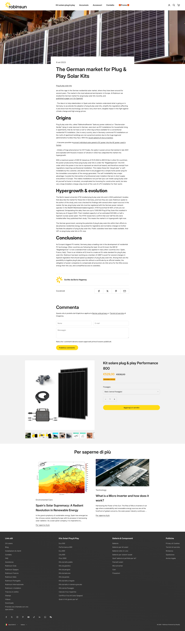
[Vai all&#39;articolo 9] (83, 436)
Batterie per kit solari (120, 547)
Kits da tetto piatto (66, 562)
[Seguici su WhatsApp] (45, 617)
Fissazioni (116, 573)
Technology (101, 490)
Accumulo (84, 5)
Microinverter (117, 566)
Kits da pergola (64, 570)
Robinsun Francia (11, 573)
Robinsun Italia (10, 577)
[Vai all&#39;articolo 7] (69, 436)
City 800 (62, 555)
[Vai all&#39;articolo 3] (42, 436)
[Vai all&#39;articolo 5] (55, 436)
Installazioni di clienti (13, 551)
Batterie (115, 543)
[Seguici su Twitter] (12, 617)
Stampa (8, 596)
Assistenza (9, 562)
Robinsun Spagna (11, 570)
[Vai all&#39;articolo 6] (62, 436)
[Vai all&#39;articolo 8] (76, 436)
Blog (7, 547)
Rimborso (169, 551)
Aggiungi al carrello (131, 407)
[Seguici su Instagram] (17, 617)
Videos (7, 599)
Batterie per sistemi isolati (122, 555)
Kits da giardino (65, 566)
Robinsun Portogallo (13, 581)
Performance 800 (65, 547)
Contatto (110, 5)
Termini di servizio (117, 313)
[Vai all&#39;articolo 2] (35, 436)
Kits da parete (64, 577)
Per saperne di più (43, 525)
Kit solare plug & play (65, 5)
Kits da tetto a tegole (66, 581)
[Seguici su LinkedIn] (40, 617)
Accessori (97, 5)
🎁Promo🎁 (124, 5)
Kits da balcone (64, 573)
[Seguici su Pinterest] (23, 617)
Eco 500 (62, 543)
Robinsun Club (10, 566)
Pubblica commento (67, 348)
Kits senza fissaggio (66, 588)
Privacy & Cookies (173, 543)
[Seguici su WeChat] (51, 617)
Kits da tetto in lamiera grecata (70, 584)
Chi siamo (9, 543)
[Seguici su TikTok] (34, 617)
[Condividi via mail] (124, 291)
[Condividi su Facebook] (99, 291)
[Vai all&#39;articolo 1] (28, 436)
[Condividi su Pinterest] (116, 291)
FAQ (6, 558)
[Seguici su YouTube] (28, 617)
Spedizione (170, 555)
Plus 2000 (62, 558)
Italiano (23, 624)
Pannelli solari (117, 562)
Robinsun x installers (13, 588)
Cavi (114, 570)
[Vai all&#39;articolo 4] (49, 436)
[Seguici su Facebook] (6, 617)
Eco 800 (62, 551)
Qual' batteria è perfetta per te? (124, 558)
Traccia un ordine (12, 592)
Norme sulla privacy (99, 313)
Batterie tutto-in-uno (120, 551)
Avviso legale (171, 558)
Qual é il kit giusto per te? (68, 599)
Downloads (9, 603)
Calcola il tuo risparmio (67, 592)
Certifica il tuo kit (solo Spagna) (71, 596)
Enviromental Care (44, 500)
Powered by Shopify (174, 624)
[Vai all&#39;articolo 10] (90, 436)
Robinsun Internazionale (14, 584)
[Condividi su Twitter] (107, 291)
